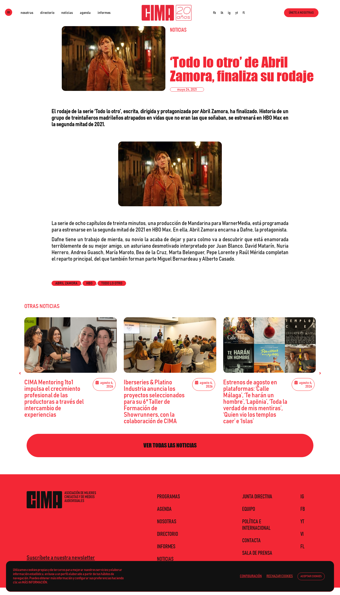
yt (236, 13)
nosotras (27, 13)
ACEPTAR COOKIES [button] (311, 576)
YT (302, 521)
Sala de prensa (257, 553)
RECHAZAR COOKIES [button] (279, 576)
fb (214, 13)
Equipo (248, 509)
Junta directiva (257, 496)
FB (302, 509)
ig (229, 13)
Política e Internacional (256, 525)
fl (244, 13)
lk (222, 13)
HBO (89, 283)
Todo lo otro (111, 283)
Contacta (251, 540)
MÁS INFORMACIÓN (34, 582)
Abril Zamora (66, 283)
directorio (47, 13)
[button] (20, 373)
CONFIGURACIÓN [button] (251, 576)
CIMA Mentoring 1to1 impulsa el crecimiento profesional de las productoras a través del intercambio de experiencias (54, 398)
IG (302, 496)
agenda (85, 13)
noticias (67, 13)
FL (302, 546)
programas (168, 496)
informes (104, 13)
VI (302, 534)
